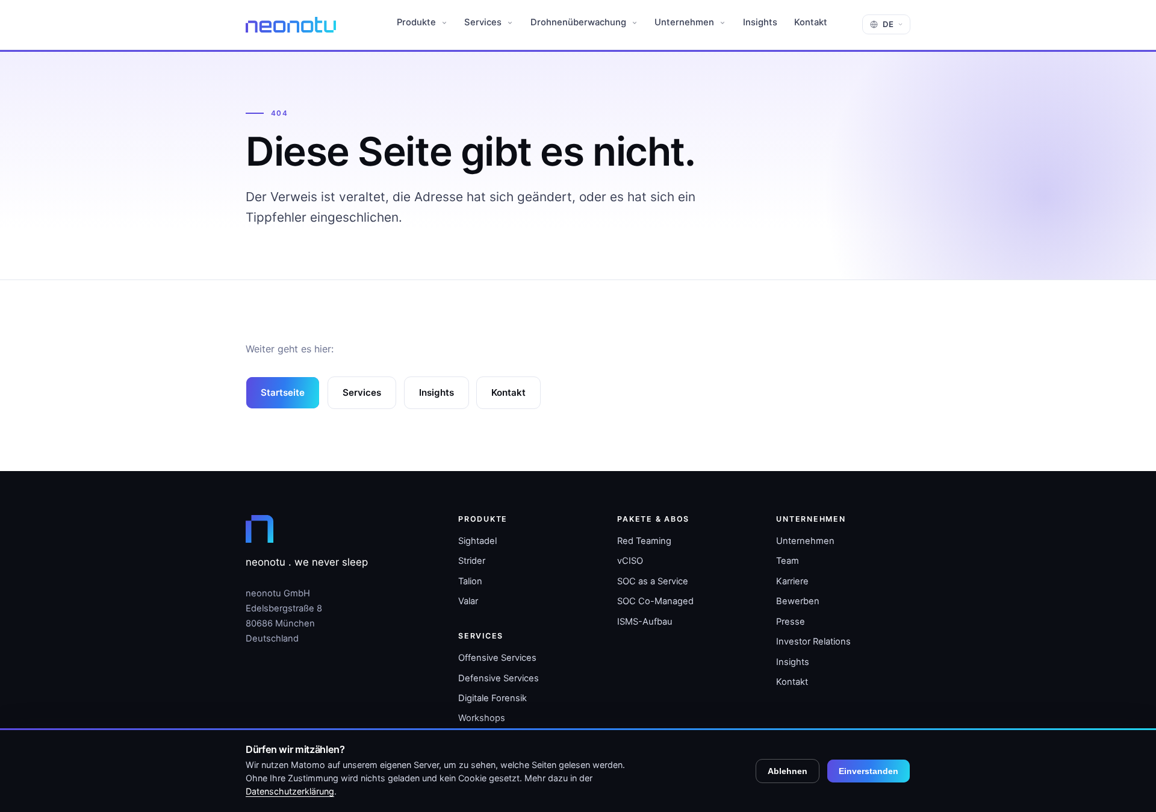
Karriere (792, 581)
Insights (760, 22)
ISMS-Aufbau (645, 621)
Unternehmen (685, 22)
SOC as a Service (652, 581)
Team (787, 560)
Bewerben (797, 601)
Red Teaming (644, 541)
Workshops (481, 718)
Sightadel (477, 541)
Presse (790, 621)
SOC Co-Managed (655, 601)
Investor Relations (813, 641)
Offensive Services (497, 657)
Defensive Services (498, 678)
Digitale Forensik (492, 698)
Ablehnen (787, 771)
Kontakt (810, 22)
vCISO (630, 560)
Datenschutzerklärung (290, 791)
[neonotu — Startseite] (291, 25)
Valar (468, 601)
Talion (470, 581)
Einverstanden (868, 771)
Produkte (417, 22)
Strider (471, 560)
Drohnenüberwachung (579, 22)
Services (484, 22)
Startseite (283, 392)
